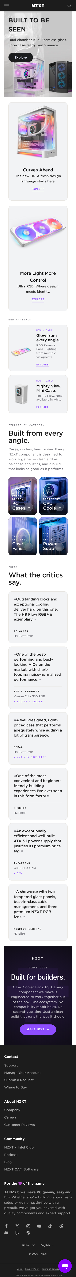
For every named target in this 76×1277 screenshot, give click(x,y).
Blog (8, 1162)
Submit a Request (19, 1080)
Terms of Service (50, 1268)
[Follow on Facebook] (6, 1226)
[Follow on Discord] (6, 1233)
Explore (21, 57)
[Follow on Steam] (28, 1233)
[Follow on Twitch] (17, 1233)
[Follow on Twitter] (17, 1226)
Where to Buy (15, 1087)
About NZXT (35, 1029)
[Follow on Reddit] (61, 1226)
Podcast (11, 1155)
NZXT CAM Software (21, 1169)
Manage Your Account (22, 1073)
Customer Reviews (19, 1125)
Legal (20, 1268)
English (45, 1245)
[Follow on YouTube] (39, 1226)
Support (11, 1065)
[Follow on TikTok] (50, 1226)
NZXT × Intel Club (19, 1147)
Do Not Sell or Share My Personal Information (39, 1275)
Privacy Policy (32, 1268)
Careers (10, 1117)
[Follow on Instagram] (28, 1226)
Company (12, 1110)
